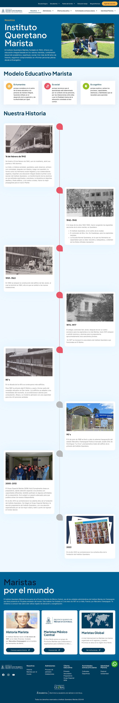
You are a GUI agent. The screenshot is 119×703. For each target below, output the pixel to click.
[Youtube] (13, 674)
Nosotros (33, 11)
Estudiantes (53, 3)
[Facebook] (3, 674)
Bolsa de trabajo (82, 3)
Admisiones (47, 11)
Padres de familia (67, 3)
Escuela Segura (43, 3)
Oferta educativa (63, 11)
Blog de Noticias (95, 3)
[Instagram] (8, 674)
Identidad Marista (107, 11)
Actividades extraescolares (85, 11)
